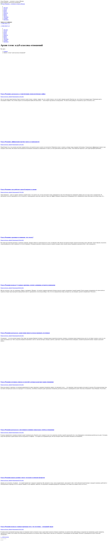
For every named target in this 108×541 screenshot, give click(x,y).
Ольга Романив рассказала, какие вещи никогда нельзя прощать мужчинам (25, 333)
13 (7, 537)
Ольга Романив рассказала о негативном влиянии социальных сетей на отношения (27, 430)
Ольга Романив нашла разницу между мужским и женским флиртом (23, 477)
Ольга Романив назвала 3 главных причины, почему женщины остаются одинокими (28, 285)
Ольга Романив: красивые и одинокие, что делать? (17, 237)
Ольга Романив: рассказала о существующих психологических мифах (23, 94)
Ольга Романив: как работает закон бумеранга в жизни (18, 189)
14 (8, 537)
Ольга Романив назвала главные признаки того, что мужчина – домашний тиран (27, 526)
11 (4, 537)
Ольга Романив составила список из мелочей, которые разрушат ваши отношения (27, 382)
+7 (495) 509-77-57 (5, 23)
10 (3, 537)
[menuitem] (6, 7)
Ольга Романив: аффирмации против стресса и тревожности (20, 142)
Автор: (11, 96)
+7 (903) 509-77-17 (5, 26)
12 (5, 537)
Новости (3, 96)
